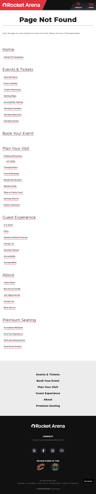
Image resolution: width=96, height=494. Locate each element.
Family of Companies (70, 483)
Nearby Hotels (10, 186)
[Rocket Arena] (21, 5)
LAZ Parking (10, 161)
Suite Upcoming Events (14, 340)
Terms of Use (43, 483)
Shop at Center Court (13, 192)
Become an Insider (12, 288)
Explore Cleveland (12, 205)
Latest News (9, 282)
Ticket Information (12, 89)
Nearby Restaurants (13, 179)
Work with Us (10, 307)
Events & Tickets (17, 69)
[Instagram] (52, 451)
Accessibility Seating (13, 102)
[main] (48, 185)
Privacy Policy (55, 483)
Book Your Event (18, 133)
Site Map (21, 483)
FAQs (6, 231)
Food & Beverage (11, 173)
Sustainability (10, 262)
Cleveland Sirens (11, 121)
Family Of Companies (14, 57)
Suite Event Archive (13, 346)
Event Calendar (11, 83)
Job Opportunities (12, 295)
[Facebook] (43, 451)
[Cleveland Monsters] (55, 467)
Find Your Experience (13, 334)
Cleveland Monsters (13, 114)
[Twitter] (34, 451)
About (8, 275)
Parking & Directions (13, 156)
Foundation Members (13, 327)
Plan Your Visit (15, 148)
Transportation (11, 167)
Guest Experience (19, 217)
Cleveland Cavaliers (13, 108)
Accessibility (10, 256)
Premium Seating (19, 320)
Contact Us (9, 243)
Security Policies (11, 250)
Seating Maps (10, 96)
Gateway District (11, 198)
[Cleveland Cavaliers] (41, 467)
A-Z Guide (8, 225)
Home (8, 49)
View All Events (11, 77)
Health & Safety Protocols (16, 237)
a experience (48, 489)
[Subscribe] (62, 451)
